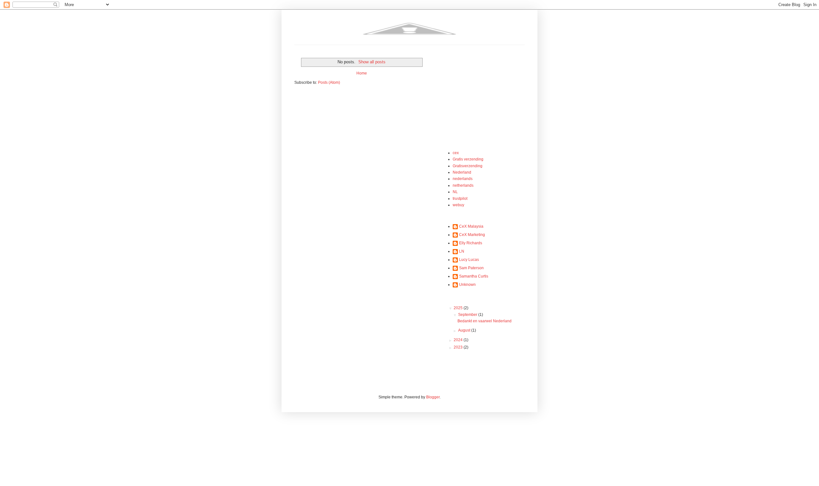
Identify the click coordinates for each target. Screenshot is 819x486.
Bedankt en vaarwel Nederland (484, 321)
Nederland (462, 172)
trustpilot (460, 198)
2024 (459, 340)
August (464, 330)
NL (455, 192)
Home (361, 73)
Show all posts (372, 61)
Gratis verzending (468, 159)
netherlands (463, 185)
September (468, 314)
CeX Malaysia (471, 226)
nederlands (463, 178)
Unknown (467, 284)
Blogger (433, 397)
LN (461, 251)
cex (456, 153)
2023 (459, 347)
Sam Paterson (471, 268)
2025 (459, 308)
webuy (458, 205)
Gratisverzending (467, 166)
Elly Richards (470, 243)
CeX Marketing (472, 234)
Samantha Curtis (473, 276)
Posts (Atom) (329, 82)
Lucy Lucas (469, 259)
